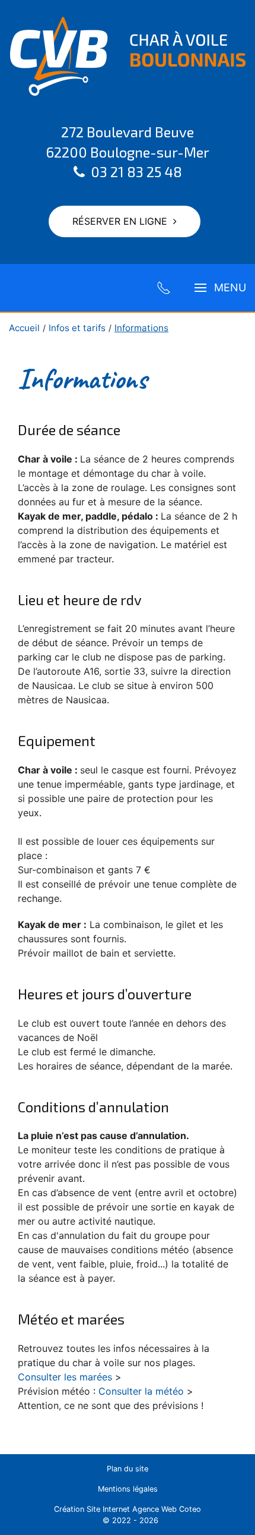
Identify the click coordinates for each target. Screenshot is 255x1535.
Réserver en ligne (119, 221)
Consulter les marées (65, 1377)
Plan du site (127, 1468)
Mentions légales (128, 1488)
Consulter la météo (141, 1391)
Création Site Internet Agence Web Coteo (127, 1509)
